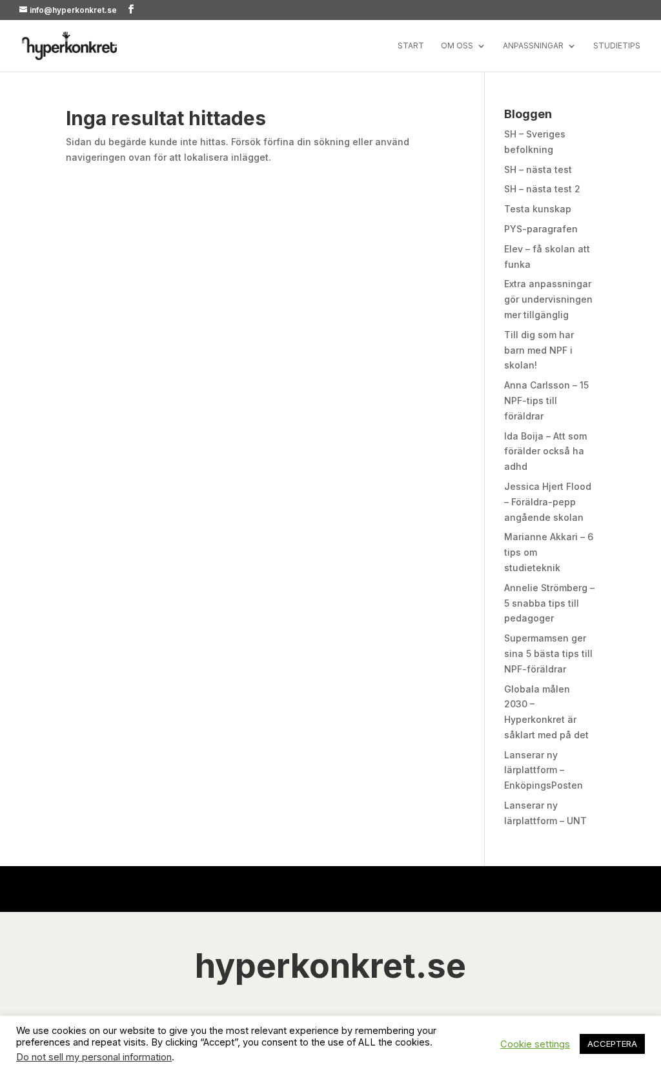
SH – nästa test (538, 169)
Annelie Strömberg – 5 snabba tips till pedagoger (549, 603)
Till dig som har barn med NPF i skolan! (539, 350)
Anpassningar (533, 45)
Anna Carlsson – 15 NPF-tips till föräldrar (546, 400)
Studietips (616, 45)
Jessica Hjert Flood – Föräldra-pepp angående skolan (547, 502)
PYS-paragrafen (541, 228)
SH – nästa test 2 (542, 188)
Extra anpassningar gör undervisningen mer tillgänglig (548, 299)
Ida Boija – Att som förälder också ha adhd (545, 451)
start (411, 45)
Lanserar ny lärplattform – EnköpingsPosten (543, 770)
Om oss (457, 45)
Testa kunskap (537, 208)
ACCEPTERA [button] (612, 1043)
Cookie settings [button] (535, 1044)
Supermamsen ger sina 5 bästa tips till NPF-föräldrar (548, 653)
